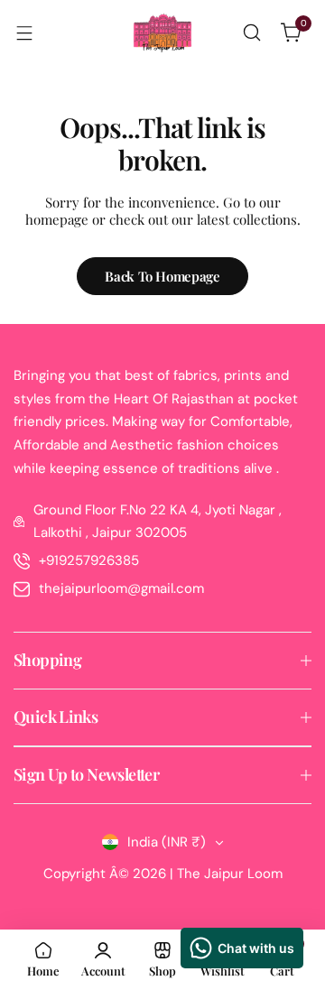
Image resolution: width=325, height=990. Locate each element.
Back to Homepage (162, 276)
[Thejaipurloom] (162, 32)
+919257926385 (89, 560)
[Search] (252, 32)
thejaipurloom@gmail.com (121, 588)
